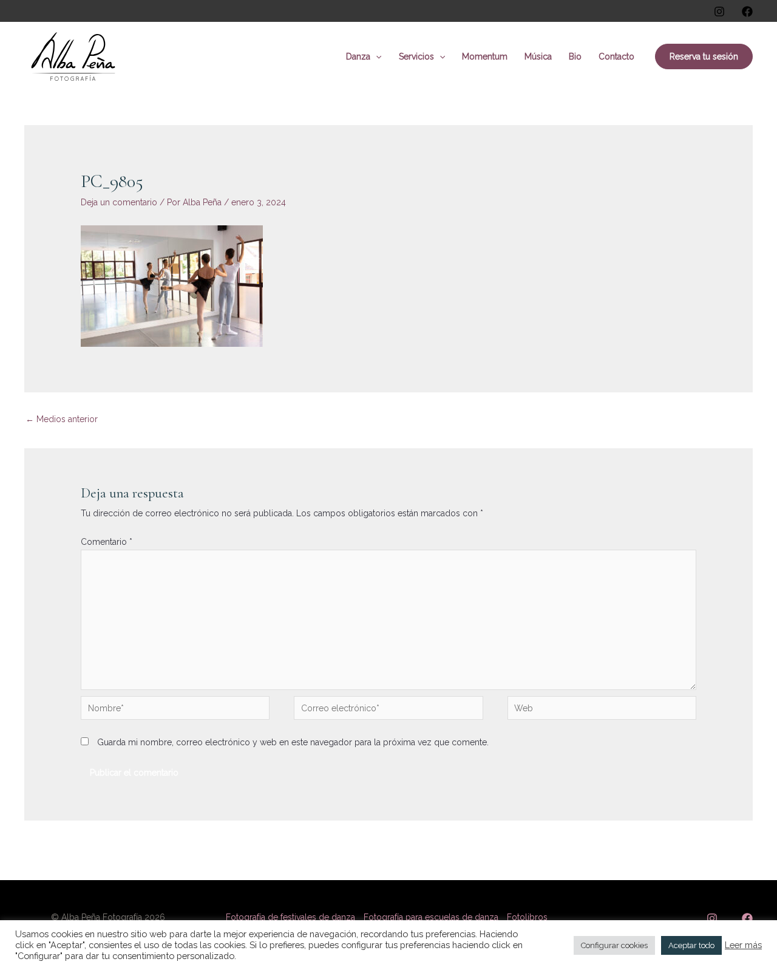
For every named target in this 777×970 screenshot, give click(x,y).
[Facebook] (747, 11)
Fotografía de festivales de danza (290, 917)
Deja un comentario (119, 202)
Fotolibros (527, 917)
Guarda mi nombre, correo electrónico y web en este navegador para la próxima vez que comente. (293, 742)
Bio (575, 56)
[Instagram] (719, 11)
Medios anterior (61, 419)
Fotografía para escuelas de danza (431, 917)
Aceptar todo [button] (691, 945)
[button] (375, 56)
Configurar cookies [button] (614, 945)
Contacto (616, 56)
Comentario (106, 542)
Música (538, 56)
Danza (358, 56)
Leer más (743, 945)
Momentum (484, 56)
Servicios (416, 56)
